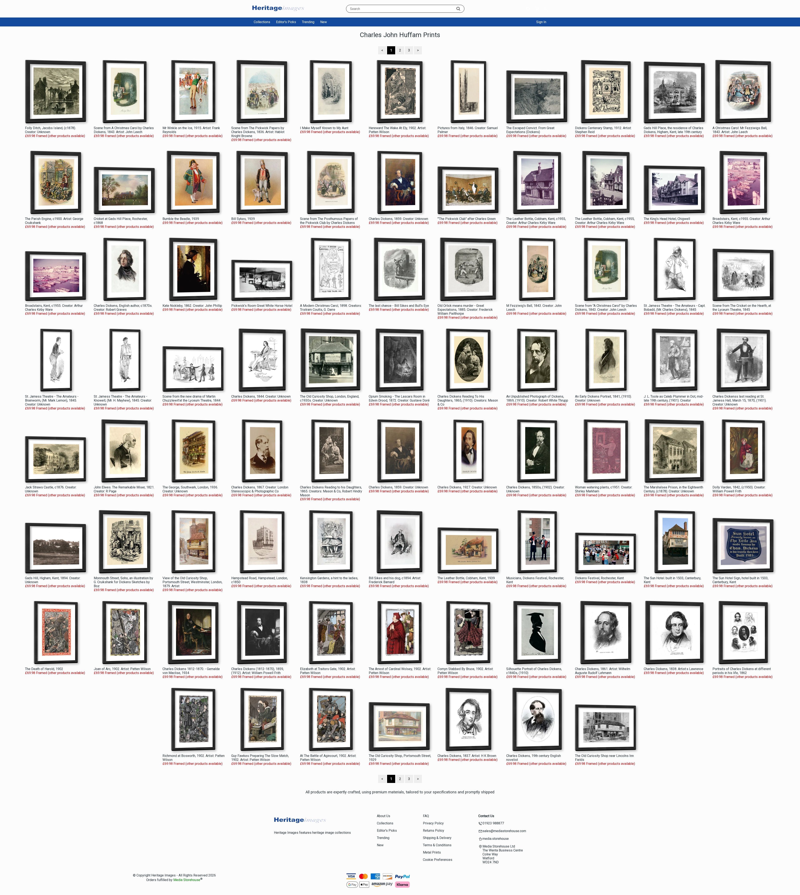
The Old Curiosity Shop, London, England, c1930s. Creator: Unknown (329, 398)
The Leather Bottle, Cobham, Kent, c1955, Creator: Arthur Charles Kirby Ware (536, 221)
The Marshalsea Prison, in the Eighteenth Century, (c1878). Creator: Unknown (673, 489)
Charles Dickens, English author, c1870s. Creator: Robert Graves (123, 308)
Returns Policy (433, 831)
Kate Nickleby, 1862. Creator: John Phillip (192, 306)
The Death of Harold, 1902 (44, 669)
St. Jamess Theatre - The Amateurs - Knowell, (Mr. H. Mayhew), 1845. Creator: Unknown (123, 400)
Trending (308, 22)
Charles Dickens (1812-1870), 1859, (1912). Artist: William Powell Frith (257, 671)
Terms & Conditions (437, 845)
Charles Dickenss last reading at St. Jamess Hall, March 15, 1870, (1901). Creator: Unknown (739, 400)
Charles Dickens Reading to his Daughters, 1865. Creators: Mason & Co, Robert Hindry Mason (331, 491)
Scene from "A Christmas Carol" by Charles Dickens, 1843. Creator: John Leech (606, 308)
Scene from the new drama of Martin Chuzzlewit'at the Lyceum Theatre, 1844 (191, 398)
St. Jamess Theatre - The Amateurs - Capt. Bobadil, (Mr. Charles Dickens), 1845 (674, 308)
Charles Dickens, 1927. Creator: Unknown (467, 487)
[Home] (278, 13)
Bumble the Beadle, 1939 (180, 219)
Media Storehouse (186, 880)
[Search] (458, 8)
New (323, 22)
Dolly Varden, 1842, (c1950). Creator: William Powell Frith (738, 489)
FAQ (426, 816)
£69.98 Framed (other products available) (55, 136)
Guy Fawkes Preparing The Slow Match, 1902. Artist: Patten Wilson (260, 758)
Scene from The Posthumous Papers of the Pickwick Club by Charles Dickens (329, 221)
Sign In (541, 22)
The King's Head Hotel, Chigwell (667, 219)
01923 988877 (493, 823)
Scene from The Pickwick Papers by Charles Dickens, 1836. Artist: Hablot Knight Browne (257, 132)
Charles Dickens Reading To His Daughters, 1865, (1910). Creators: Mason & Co (468, 400)
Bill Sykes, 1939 (243, 219)
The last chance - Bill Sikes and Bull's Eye (399, 306)
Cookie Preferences (437, 860)
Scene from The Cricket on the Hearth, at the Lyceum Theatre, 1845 (741, 308)
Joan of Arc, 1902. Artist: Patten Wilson (122, 669)
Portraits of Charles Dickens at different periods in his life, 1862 (741, 671)
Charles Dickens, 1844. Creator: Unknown (261, 396)
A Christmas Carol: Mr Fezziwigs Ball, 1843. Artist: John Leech (739, 130)
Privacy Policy (433, 823)
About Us (383, 816)
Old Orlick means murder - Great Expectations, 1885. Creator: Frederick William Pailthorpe (465, 310)
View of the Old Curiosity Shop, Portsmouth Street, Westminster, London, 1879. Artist (192, 582)
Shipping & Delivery (437, 838)
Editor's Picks (286, 22)
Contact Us (486, 816)
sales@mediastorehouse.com (504, 831)
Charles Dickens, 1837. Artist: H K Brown (467, 756)
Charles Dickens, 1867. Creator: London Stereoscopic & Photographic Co (259, 489)
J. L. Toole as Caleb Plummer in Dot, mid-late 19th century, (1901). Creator (674, 398)
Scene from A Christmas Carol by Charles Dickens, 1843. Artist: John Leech (124, 130)
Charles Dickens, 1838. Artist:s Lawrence (673, 669)
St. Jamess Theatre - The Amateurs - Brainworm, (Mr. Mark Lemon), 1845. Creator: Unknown (52, 400)
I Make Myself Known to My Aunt (324, 128)
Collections (262, 22)
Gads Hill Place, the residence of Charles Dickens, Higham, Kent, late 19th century (673, 130)
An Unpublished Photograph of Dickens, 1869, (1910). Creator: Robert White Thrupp (537, 398)
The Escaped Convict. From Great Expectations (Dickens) (530, 130)
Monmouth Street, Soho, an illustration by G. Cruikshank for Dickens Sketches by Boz (123, 582)
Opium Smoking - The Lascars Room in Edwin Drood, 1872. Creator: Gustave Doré (399, 398)
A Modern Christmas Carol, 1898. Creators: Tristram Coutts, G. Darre (331, 308)
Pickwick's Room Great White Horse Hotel (261, 306)
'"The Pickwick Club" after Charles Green (467, 219)
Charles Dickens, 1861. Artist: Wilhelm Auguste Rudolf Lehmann (602, 671)
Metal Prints (432, 852)
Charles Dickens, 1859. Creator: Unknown (398, 219)
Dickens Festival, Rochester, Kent (599, 578)
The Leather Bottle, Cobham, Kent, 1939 (466, 578)
